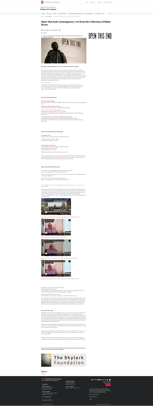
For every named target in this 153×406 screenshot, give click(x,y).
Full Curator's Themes (46, 82)
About (43, 13)
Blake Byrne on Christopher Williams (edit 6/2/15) (51, 278)
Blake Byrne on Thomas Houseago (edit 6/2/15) (51, 258)
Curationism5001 (65, 179)
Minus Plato (64, 172)
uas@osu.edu (48, 396)
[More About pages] (44, 14)
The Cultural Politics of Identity (48, 101)
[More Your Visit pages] (51, 14)
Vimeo (77, 217)
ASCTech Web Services (107, 404)
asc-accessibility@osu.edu (99, 391)
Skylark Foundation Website (71, 295)
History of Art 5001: (45, 178)
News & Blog (98, 13)
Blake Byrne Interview (46, 237)
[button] (44, 50)
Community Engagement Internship (75, 13)
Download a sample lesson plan (67, 157)
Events (54, 13)
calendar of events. (64, 152)
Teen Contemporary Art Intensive (48, 145)
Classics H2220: (44, 170)
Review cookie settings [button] (94, 394)
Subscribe (108, 385)
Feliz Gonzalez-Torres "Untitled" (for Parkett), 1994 (52, 217)
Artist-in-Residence (88, 13)
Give (103, 13)
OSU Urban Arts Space (70, 217)
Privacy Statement (93, 396)
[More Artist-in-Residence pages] (93, 14)
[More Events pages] (56, 14)
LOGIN (90, 399)
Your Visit (49, 13)
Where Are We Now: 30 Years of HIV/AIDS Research (52, 110)
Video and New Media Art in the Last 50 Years (51, 106)
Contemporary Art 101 (46, 135)
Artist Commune (62, 13)
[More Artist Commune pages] (66, 14)
